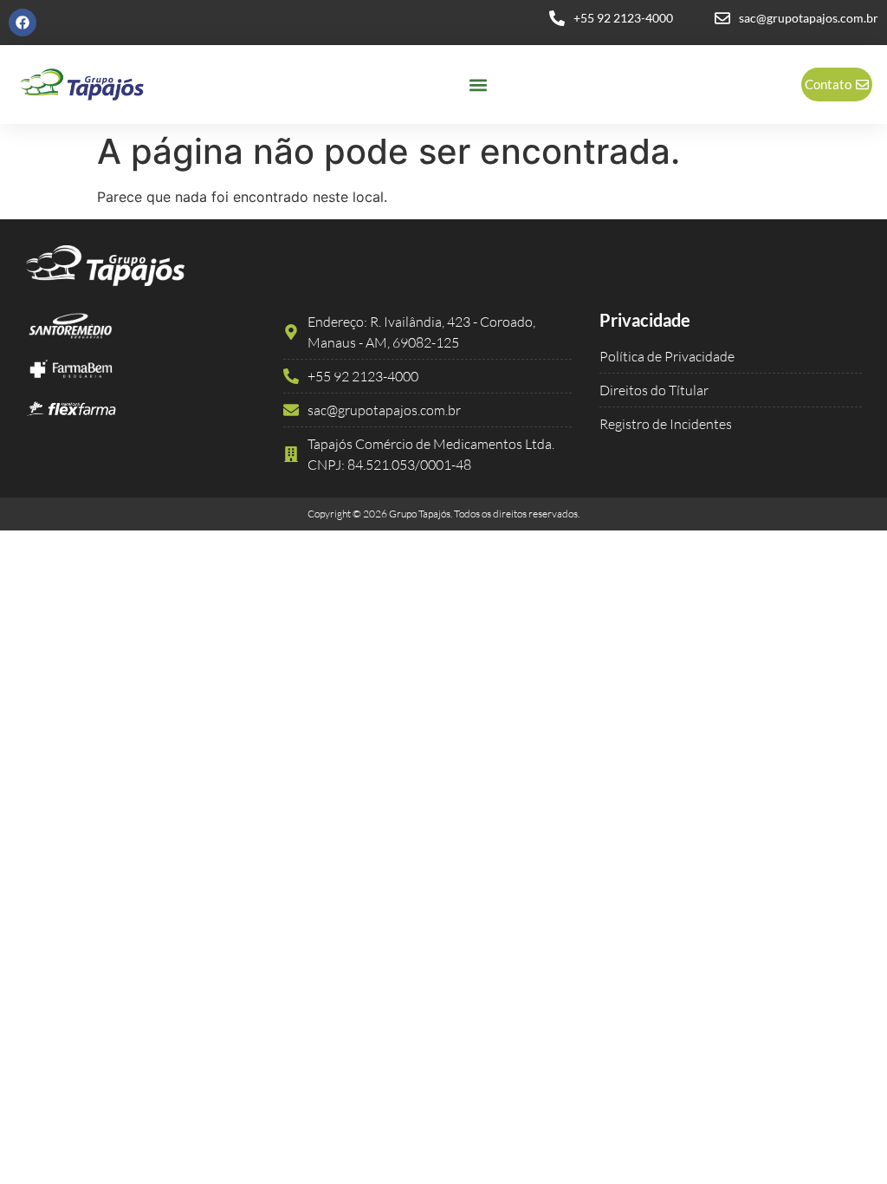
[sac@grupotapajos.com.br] (722, 18)
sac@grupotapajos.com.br (808, 17)
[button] (477, 84)
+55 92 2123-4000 (623, 17)
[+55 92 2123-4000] (557, 18)
